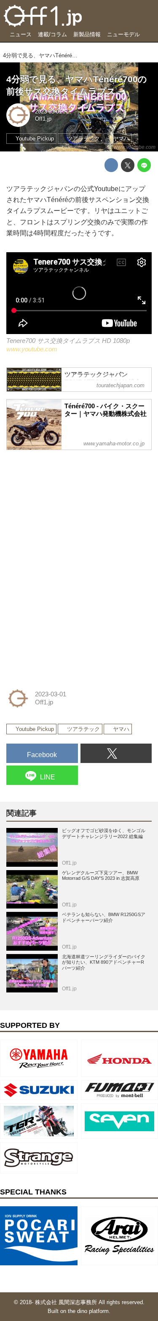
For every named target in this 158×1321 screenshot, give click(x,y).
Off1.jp (43, 119)
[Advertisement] (69, 510)
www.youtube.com (134, 147)
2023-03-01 (48, 111)
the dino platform (88, 1311)
